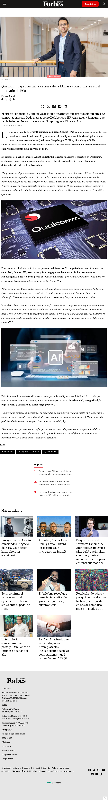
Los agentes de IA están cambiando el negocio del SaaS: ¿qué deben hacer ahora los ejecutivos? (16, 548)
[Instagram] (98, 770)
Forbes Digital (8, 96)
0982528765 (7, 746)
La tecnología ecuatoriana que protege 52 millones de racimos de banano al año (56, 494)
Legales (27, 768)
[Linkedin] (65, 106)
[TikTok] (101, 774)
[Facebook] (54, 106)
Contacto (46, 768)
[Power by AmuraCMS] (54, 782)
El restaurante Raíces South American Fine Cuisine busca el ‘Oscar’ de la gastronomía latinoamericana (56, 483)
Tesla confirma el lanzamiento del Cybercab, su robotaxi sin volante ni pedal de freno (15, 601)
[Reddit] (59, 106)
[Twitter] (48, 106)
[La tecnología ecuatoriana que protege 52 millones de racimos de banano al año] (16, 626)
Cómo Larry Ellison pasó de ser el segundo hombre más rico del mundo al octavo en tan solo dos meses (56, 473)
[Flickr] (96, 774)
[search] (104, 4)
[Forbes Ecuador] (54, 3)
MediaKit (36, 768)
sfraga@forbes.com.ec (16, 726)
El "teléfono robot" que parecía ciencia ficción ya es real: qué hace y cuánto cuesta (53, 599)
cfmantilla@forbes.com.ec (11, 712)
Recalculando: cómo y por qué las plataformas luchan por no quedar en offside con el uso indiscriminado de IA (91, 601)
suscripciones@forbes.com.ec (13, 734)
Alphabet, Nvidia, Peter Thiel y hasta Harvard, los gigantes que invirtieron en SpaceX (53, 546)
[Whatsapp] (42, 106)
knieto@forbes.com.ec (20, 719)
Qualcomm (50, 451)
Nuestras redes (18, 771)
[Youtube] (103, 770)
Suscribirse (90, 4)
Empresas (7, 451)
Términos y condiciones (11, 768)
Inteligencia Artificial (28, 451)
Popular (38, 464)
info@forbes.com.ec (9, 701)
